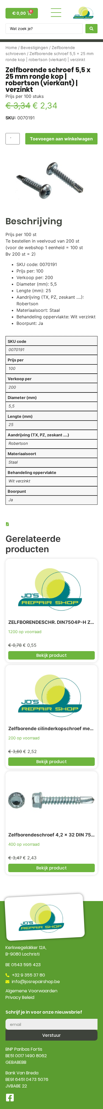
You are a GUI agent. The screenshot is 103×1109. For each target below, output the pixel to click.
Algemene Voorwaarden (31, 991)
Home (11, 47)
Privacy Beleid (19, 997)
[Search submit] (91, 28)
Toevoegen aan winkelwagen (61, 138)
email (11, 1016)
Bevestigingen (34, 47)
